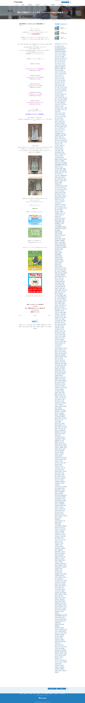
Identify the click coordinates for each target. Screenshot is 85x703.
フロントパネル (57, 636)
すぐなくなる (56, 631)
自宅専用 (56, 428)
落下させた (56, 515)
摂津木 (56, 609)
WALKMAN (64, 168)
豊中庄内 (61, 464)
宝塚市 (59, 353)
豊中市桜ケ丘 (56, 384)
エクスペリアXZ (57, 450)
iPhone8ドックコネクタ (58, 264)
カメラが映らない (62, 385)
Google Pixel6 (60, 561)
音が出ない (56, 131)
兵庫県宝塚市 (56, 556)
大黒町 (60, 281)
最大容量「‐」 (64, 402)
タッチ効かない (63, 490)
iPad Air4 (65, 189)
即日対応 (65, 324)
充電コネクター (59, 399)
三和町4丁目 (56, 372)
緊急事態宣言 (61, 70)
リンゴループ (56, 201)
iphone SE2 (61, 192)
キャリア (56, 73)
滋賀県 (62, 147)
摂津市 (59, 401)
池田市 (64, 197)
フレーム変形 (59, 517)
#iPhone (34, 324)
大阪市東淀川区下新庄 (63, 495)
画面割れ (56, 154)
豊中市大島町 (64, 486)
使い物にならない (57, 531)
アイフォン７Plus (57, 175)
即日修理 (59, 85)
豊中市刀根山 (56, 502)
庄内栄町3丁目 (57, 356)
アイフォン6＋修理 (64, 387)
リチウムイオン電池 (57, 111)
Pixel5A (56, 286)
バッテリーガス (63, 534)
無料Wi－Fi (63, 114)
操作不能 (61, 568)
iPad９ (60, 387)
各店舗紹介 (62, 56)
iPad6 (63, 172)
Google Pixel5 (64, 670)
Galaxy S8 (63, 177)
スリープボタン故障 (57, 582)
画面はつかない (57, 527)
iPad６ (61, 336)
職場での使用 (56, 641)
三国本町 (63, 319)
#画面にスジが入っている (23, 324)
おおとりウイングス (59, 92)
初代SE (62, 426)
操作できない (56, 491)
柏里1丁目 (61, 360)
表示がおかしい (62, 636)
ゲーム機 (61, 99)
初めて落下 (63, 474)
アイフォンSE (63, 551)
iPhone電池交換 (62, 240)
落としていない (57, 462)
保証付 (65, 459)
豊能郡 (62, 353)
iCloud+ (63, 97)
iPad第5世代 (56, 288)
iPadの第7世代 (57, 361)
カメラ (56, 87)
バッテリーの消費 (61, 90)
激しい (65, 90)
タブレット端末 (63, 140)
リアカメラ (64, 397)
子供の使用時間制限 (57, 133)
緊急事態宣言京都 (62, 66)
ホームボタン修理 (57, 274)
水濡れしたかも (57, 478)
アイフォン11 (56, 269)
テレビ (60, 77)
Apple (58, 102)
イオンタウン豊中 (59, 300)
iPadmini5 (56, 604)
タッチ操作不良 (62, 339)
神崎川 (60, 592)
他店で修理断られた (57, 519)
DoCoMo (56, 85)
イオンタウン (63, 194)
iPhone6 (60, 170)
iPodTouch (62, 442)
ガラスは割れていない (57, 532)
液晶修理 (59, 276)
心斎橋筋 (63, 368)
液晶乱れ (56, 606)
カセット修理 (56, 459)
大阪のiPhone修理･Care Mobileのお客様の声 (60, 51)
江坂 (61, 582)
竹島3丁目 (65, 356)
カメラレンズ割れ (61, 305)
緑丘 (55, 300)
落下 (55, 296)
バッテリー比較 (60, 138)
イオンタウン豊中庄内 (57, 157)
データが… (65, 606)
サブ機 (56, 496)
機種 (65, 73)
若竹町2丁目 (64, 372)
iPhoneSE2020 (57, 445)
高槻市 (58, 324)
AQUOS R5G (61, 404)
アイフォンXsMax (64, 418)
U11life (63, 440)
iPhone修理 (58, 46)
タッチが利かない (57, 466)
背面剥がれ (56, 442)
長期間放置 (60, 182)
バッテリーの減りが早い (58, 202)
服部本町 (56, 353)
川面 (60, 361)
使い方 (60, 114)
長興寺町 (65, 619)
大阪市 (61, 197)
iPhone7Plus (63, 361)
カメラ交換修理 (57, 483)
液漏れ (63, 401)
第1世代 (56, 517)
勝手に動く (62, 190)
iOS (65, 94)
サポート (56, 97)
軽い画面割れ (56, 667)
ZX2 (55, 332)
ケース (56, 63)
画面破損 (63, 423)
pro (60, 199)
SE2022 (56, 401)
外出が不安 (61, 638)
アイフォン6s (62, 310)
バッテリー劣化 (59, 298)
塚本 (65, 308)
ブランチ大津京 (57, 148)
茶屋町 (56, 351)
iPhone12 (56, 199)
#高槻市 (38, 326)
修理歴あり (59, 426)
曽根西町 (62, 283)
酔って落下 (56, 594)
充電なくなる (63, 218)
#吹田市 (23, 326)
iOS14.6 (66, 87)
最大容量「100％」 (57, 411)
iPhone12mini (62, 123)
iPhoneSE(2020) (57, 651)
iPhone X (60, 402)
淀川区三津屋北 (57, 592)
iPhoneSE (61, 145)
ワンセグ (63, 77)
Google (66, 107)
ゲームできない (57, 546)
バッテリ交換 (60, 341)
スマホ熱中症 (56, 534)
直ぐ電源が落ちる (57, 602)
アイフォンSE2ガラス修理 (58, 247)
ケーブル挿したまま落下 (58, 498)
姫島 (64, 315)
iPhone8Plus (59, 196)
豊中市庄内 (56, 331)
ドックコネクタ (57, 155)
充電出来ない (62, 639)
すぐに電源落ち (57, 568)
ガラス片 (62, 646)
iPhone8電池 (63, 238)
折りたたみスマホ (57, 143)
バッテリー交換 (60, 154)
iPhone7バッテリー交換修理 (58, 243)
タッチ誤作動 (56, 402)
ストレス (61, 658)
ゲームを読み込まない (57, 457)
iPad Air (56, 349)
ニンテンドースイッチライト (58, 344)
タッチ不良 (58, 271)
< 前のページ (20, 315)
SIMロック (59, 82)
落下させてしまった (62, 527)
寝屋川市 (64, 336)
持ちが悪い (61, 543)
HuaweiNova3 (61, 356)
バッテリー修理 (57, 339)
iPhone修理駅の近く (57, 223)
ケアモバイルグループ (59, 173)
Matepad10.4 (56, 159)
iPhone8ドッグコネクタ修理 (58, 252)
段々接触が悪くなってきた (62, 641)
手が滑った (65, 594)
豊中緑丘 (56, 196)
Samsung (56, 670)
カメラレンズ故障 (61, 279)
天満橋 (59, 363)
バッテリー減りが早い (57, 218)
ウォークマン (56, 170)
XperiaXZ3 (56, 585)
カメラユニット (63, 384)
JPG (64, 130)
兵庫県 (63, 290)
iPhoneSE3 (60, 372)
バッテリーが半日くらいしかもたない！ (60, 437)
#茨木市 (34, 326)
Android (56, 65)
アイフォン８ (63, 370)
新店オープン (61, 148)
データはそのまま (61, 454)
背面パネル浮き (57, 452)
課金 (55, 126)
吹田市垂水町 (59, 488)
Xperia (66, 172)
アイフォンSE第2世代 (57, 416)
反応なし (62, 479)
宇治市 (59, 68)
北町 (58, 358)
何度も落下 (56, 608)
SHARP (64, 462)
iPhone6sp (56, 455)
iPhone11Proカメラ (57, 160)
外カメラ (64, 291)
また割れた (61, 445)
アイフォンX (61, 317)
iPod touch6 (60, 159)
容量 (58, 75)
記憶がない (56, 565)
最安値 (56, 413)
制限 (66, 140)
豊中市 (62, 150)
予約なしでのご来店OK (58, 370)
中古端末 (65, 135)
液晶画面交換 (56, 375)
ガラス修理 (60, 269)
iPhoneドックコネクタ (58, 267)
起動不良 (63, 332)
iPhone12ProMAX (57, 197)
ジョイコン (59, 190)
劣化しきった (61, 656)
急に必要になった (57, 611)
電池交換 (61, 168)
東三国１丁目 (63, 373)
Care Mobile (62, 85)
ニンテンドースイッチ (57, 346)
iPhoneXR (59, 322)
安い (58, 413)
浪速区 (59, 291)
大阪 (55, 46)
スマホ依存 (65, 126)
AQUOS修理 (56, 392)
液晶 (58, 199)
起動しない (60, 449)
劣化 (59, 643)
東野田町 (59, 308)
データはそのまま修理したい (61, 430)
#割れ (46, 324)
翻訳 (59, 130)
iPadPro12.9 (56, 597)
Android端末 (56, 106)
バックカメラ (60, 397)
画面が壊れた (56, 418)
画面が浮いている (57, 541)
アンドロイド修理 (57, 390)
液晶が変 (59, 510)
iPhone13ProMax (57, 563)
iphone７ (61, 206)
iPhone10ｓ (61, 358)
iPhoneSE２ (62, 665)
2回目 (60, 663)
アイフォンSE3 (57, 389)
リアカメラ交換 (62, 327)
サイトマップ (46, 695)
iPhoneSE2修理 (64, 247)
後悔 (64, 508)
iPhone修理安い (62, 413)
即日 (58, 61)
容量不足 (56, 121)
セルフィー (60, 539)
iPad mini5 (56, 334)
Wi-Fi (55, 118)
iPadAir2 (62, 157)
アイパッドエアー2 (57, 315)
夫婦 (58, 128)
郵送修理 (56, 510)
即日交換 (62, 396)
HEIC (62, 130)
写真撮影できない (61, 565)
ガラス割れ (62, 223)
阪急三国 (64, 582)
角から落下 (62, 532)
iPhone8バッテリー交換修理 (58, 233)
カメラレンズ (62, 329)
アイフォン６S (57, 629)
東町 (64, 286)
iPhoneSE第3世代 (57, 575)
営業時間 (56, 68)
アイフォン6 (56, 341)
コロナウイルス (57, 70)
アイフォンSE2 (57, 214)
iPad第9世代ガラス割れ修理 (58, 231)
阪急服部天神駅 (57, 440)
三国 (62, 467)
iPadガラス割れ (64, 228)
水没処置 (65, 573)
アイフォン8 (64, 269)
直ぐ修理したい (60, 604)
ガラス (65, 396)
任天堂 (61, 544)
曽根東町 (61, 312)
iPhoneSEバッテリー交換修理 (58, 259)
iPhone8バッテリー (57, 235)
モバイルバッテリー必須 (62, 529)
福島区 (56, 382)
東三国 (60, 433)
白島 (55, 298)
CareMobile (65, 99)
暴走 (65, 602)
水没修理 (61, 135)
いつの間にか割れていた (63, 563)
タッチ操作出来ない (63, 609)
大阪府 (58, 126)
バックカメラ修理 (57, 385)
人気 (55, 142)
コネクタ (64, 206)
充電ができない (62, 575)
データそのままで (63, 204)
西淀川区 (62, 315)
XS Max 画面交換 (57, 245)
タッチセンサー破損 (62, 536)
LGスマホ (64, 187)
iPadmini (65, 505)
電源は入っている (61, 515)
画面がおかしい (57, 653)
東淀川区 (62, 276)
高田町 (62, 365)
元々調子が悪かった (57, 481)
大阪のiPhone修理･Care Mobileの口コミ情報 (60, 48)
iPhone (58, 58)
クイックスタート (61, 131)
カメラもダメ (64, 577)
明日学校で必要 (57, 613)
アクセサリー (59, 63)
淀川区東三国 (61, 651)
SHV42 (62, 469)
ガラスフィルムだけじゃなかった (59, 644)
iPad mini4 (56, 177)
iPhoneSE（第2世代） (57, 551)
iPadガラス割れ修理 (57, 230)
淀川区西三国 (56, 672)
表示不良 (64, 584)
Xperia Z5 (63, 488)
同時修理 (63, 392)
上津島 (62, 363)
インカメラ (56, 539)
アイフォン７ (56, 187)
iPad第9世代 (56, 387)
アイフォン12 (62, 308)
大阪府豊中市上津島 (57, 490)
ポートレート (56, 114)
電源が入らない (57, 656)
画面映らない (56, 414)
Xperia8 (60, 617)
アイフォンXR (62, 322)
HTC (60, 440)
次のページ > (50, 315)
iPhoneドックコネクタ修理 (58, 262)
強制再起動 (61, 126)
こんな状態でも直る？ (57, 622)
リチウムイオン (57, 360)
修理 (61, 58)
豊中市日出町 (56, 617)
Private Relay (60, 97)
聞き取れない (59, 476)
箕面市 (59, 286)
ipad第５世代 (58, 373)
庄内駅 (63, 399)
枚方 (64, 82)
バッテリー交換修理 (63, 162)
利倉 (60, 332)
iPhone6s (65, 180)
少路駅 (60, 418)
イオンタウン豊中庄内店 (58, 225)
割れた (59, 596)
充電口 (62, 267)
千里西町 (64, 341)
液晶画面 (60, 406)
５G (55, 92)
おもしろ (56, 128)
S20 (59, 396)
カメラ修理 (56, 397)
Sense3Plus (56, 454)
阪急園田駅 (61, 447)
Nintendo (65, 653)
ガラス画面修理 (57, 327)
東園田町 (56, 291)
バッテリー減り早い (60, 349)
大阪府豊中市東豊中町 (62, 414)
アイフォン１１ (57, 404)
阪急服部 (60, 601)
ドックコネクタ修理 (57, 365)
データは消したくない (57, 467)
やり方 (59, 80)
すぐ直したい (63, 597)
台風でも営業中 (57, 570)
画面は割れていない (57, 558)
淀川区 (60, 214)
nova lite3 (60, 471)
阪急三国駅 (56, 493)
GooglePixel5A (57, 317)
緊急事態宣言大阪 (57, 66)
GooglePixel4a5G (57, 505)
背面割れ (63, 617)
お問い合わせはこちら (65, 2)
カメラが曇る (56, 508)
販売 (63, 73)
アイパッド (56, 303)
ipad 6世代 (63, 382)
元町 (61, 291)
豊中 (55, 293)
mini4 (64, 394)
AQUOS (56, 426)
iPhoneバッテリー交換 (58, 237)
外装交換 (65, 500)
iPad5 (64, 331)
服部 (64, 467)
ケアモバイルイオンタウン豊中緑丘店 (59, 648)
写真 (55, 89)
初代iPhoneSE (56, 216)
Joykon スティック (64, 660)
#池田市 (20, 326)
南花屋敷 (56, 363)
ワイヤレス (62, 119)
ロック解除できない (63, 271)
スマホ (60, 319)
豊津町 (59, 303)
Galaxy (62, 142)
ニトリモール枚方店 (57, 123)
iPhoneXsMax (64, 170)
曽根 (59, 556)
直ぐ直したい (62, 611)
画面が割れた (63, 438)
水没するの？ (63, 510)
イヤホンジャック (57, 336)
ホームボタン (56, 503)
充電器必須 (56, 522)
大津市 (59, 147)
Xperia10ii (65, 580)
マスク (56, 82)
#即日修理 (35, 328)
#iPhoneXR (30, 324)
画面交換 (66, 185)
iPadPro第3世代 (62, 634)
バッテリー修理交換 (57, 320)
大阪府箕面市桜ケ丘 (61, 503)
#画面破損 (42, 324)
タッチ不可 (61, 573)
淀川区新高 (63, 601)
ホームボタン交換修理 (57, 283)
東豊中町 (62, 286)
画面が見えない (61, 594)
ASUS (62, 587)
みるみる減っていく (57, 639)
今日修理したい (64, 585)
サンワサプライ (57, 145)
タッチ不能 (56, 290)
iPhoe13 (65, 651)
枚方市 (63, 58)
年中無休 (65, 447)
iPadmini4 (64, 655)
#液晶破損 (38, 324)
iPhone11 (60, 177)
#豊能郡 (42, 326)
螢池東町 (60, 290)
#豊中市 (49, 324)
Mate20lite (56, 180)
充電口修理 (65, 363)
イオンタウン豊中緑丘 (57, 150)
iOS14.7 (58, 118)
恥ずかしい (60, 608)
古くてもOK (61, 462)
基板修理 (62, 68)
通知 (63, 78)
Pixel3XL (64, 192)
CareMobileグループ (57, 204)
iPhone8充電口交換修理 (58, 254)
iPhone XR (63, 433)
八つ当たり (56, 561)
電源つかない (56, 182)
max (63, 199)
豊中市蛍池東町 (64, 406)
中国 (55, 99)
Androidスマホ (62, 94)
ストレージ (61, 75)
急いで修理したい (57, 447)
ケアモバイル (59, 54)
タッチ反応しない (57, 536)
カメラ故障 (56, 279)
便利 (60, 116)
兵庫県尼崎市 (63, 548)
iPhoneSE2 (62, 185)
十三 (62, 214)
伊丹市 (60, 570)
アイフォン (62, 109)
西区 (55, 278)
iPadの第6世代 (57, 368)
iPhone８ (59, 162)
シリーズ (56, 75)
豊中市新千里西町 (57, 409)
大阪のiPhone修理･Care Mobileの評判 (59, 49)
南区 (60, 65)
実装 (66, 97)
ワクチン (61, 78)
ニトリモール (56, 77)
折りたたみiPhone (57, 107)
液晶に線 (59, 609)
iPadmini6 (56, 140)
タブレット (65, 142)
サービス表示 (64, 471)
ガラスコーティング (62, 61)
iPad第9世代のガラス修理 (58, 228)
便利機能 (59, 109)
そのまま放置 (59, 577)
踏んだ (64, 556)
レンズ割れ (63, 334)
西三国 (56, 322)
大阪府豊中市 (63, 298)
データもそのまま (57, 543)
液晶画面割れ (61, 295)
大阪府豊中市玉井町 (61, 491)
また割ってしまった (57, 665)
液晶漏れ (61, 324)
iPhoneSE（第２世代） (58, 548)
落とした (65, 565)
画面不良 (61, 343)
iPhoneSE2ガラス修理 (63, 245)
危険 (59, 534)
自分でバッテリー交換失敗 (58, 380)
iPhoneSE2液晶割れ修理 (58, 221)
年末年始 (56, 147)
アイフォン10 (56, 319)
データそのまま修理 (57, 185)
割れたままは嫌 (59, 496)
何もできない (62, 602)
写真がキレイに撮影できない (58, 425)
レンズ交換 (60, 334)
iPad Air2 (63, 307)
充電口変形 (64, 496)
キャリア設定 (64, 116)
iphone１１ (60, 187)
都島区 (56, 308)
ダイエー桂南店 (60, 121)
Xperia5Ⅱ (60, 278)
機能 (61, 80)
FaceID (64, 80)
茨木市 (56, 324)
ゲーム (56, 109)
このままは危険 (57, 663)
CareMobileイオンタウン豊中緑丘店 (59, 627)
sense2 (59, 479)
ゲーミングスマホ (57, 94)
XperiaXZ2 (61, 619)
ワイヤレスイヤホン (57, 104)
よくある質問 (63, 53)
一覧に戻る (35, 315)
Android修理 (56, 471)
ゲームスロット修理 (63, 457)
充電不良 (60, 392)
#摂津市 (31, 326)
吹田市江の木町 (62, 450)
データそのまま (59, 89)
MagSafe (61, 118)
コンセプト (62, 46)
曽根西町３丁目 (64, 380)
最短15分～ (59, 650)
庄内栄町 (58, 332)
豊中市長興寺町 (64, 650)
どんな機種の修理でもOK (63, 175)
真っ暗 (56, 399)
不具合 (64, 121)
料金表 (56, 58)
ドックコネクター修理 (57, 589)
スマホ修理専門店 (57, 135)
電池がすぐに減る (62, 409)
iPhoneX (56, 162)
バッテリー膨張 (61, 180)
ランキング (58, 142)
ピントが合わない (62, 483)
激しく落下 (56, 601)
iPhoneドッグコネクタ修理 (58, 255)
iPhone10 (65, 317)
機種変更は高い (62, 531)
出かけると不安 (57, 638)
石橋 (64, 343)
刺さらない (63, 498)
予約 (59, 106)
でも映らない (62, 558)
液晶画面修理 (62, 160)
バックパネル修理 (57, 619)
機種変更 (56, 394)
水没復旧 (56, 577)
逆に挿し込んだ (61, 459)
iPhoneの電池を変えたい (58, 438)
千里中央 (56, 343)
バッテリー (63, 63)
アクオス (56, 469)
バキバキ (61, 466)
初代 (60, 216)
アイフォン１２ (57, 206)
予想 (63, 145)
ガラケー (58, 99)
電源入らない (64, 351)
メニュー (59, 53)
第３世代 (60, 597)
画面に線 (64, 604)
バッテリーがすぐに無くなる (58, 572)
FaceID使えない (61, 629)
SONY (55, 488)
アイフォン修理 (57, 168)
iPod (59, 442)
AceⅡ (65, 305)
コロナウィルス (57, 78)
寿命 (64, 520)
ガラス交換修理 (57, 213)
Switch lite (56, 560)
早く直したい (61, 546)
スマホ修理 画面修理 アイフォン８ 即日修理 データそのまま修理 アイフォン (60, 615)
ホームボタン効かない (62, 478)
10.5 (55, 209)
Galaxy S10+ (59, 670)
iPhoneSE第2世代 (57, 573)
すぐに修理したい (57, 668)
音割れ (56, 476)
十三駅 (61, 541)
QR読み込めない (63, 481)
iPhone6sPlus (56, 307)
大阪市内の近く (61, 293)
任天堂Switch (60, 455)
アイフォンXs (56, 295)
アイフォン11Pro (65, 300)
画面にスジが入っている (58, 423)
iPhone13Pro (63, 303)
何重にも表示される (60, 606)
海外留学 (58, 512)
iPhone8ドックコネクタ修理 (58, 266)
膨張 (64, 428)
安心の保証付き (62, 201)
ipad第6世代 (61, 211)
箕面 (57, 293)
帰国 (55, 512)
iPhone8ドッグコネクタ (58, 250)
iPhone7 (60, 172)
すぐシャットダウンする (62, 377)
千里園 (60, 307)
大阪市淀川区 (56, 433)
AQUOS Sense (57, 464)
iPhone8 (64, 154)
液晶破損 (61, 209)
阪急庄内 (56, 474)
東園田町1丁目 (56, 377)
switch (56, 190)
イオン (64, 425)
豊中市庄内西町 (61, 389)
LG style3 (58, 189)
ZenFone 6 (56, 587)
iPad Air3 (59, 474)
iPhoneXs (62, 152)
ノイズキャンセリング (63, 104)
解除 (61, 82)
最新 (59, 140)
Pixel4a (58, 209)
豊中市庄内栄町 (61, 493)
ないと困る (56, 643)
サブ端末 (65, 426)
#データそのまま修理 (47, 326)
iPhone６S (60, 522)
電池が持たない (62, 452)
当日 (65, 58)
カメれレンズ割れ (61, 507)
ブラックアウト (59, 351)
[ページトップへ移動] (67, 689)
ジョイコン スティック (58, 660)
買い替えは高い (57, 658)
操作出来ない (56, 406)
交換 (64, 267)
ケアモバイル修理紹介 (57, 152)
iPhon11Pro (56, 507)
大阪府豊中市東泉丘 (61, 502)
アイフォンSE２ (61, 331)
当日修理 (56, 650)
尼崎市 (65, 290)
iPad (58, 65)
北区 (64, 349)
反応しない (62, 189)
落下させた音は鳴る (62, 553)
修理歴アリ (64, 243)
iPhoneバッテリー (63, 235)
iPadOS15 (64, 138)
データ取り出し (60, 394)
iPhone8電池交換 (57, 240)
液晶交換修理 (56, 172)
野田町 (61, 257)
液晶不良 (65, 365)
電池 (55, 271)
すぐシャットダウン (60, 428)
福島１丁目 (59, 382)
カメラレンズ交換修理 (57, 524)
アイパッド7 (61, 213)
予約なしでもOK (64, 89)
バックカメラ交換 (57, 329)
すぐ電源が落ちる (57, 544)
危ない (59, 646)
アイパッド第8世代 (57, 580)
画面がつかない (57, 211)
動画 (58, 87)
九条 (57, 278)
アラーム (56, 116)
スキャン (56, 80)
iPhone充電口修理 (57, 257)
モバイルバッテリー (57, 119)
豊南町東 (65, 312)
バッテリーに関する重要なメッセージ (61, 296)
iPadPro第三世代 (57, 634)
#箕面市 (27, 326)
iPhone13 (56, 138)
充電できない (58, 194)
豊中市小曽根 (64, 592)
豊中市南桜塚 (62, 668)
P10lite (61, 584)
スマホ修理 (61, 155)
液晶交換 (56, 276)
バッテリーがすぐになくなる (58, 486)
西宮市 (62, 320)
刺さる (65, 646)
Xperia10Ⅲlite (57, 192)
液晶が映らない (62, 599)
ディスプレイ (62, 107)
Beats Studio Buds (62, 102)
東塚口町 (65, 295)
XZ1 (55, 173)
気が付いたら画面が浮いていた (59, 500)
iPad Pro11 (65, 515)
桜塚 (62, 556)
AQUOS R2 (59, 469)
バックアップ (56, 90)
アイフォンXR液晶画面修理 (58, 226)
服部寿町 (64, 281)
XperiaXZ (64, 449)
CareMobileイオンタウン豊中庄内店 (59, 624)
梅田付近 (63, 221)
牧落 (63, 360)
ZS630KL (60, 587)
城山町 (64, 288)
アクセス (56, 54)
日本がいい (61, 512)
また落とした (65, 445)
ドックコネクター (57, 312)
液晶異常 (61, 505)
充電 (55, 194)
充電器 (61, 143)
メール (56, 102)
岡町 (59, 384)
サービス (56, 53)
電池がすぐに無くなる (57, 435)
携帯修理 (60, 631)
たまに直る (63, 476)
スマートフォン (62, 128)
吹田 (55, 373)
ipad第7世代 (64, 226)
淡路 (65, 276)
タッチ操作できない (61, 667)
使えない (56, 479)
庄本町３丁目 (61, 375)
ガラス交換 (60, 288)
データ (56, 61)
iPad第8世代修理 (62, 274)
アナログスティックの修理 (58, 348)
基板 (64, 68)
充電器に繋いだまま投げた (62, 560)
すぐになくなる (64, 196)
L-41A (55, 189)
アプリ (65, 109)
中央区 (60, 368)
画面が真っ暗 (64, 631)
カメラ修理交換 (57, 281)
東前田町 (65, 320)
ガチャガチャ (64, 65)
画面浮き (56, 430)
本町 (58, 343)
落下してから (61, 653)
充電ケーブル (63, 589)
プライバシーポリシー (57, 56)
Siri (58, 116)
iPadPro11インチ (57, 584)
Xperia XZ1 (65, 353)
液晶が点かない (57, 553)
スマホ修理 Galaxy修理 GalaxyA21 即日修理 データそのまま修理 (61, 165)
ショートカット (62, 87)
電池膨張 (60, 585)
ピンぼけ (62, 580)
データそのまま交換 (63, 411)
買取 (60, 73)
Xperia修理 (56, 449)
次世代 (62, 106)
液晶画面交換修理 (57, 310)
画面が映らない (63, 416)
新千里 (56, 358)
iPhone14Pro (56, 305)
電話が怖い (56, 646)
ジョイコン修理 (64, 348)
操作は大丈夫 (60, 655)
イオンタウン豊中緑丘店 (62, 242)
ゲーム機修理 (62, 390)
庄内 (64, 213)
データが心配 (64, 608)
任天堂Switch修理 (57, 626)
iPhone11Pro (64, 159)
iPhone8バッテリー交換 (58, 238)
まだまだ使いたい (57, 599)
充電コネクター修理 (57, 495)
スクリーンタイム (63, 133)
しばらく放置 (61, 508)
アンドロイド (56, 130)
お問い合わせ (64, 54)
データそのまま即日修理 (58, 421)
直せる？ (66, 629)
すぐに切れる (56, 529)
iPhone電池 (56, 242)
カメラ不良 (64, 539)
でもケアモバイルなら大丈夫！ (59, 520)
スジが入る (56, 655)
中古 (58, 73)
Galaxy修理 (56, 396)
